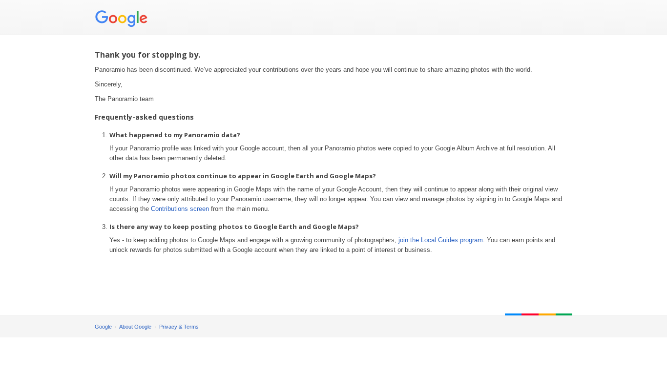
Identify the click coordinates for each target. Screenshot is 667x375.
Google (103, 327)
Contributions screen (180, 208)
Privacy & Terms (179, 327)
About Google (135, 327)
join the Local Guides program (440, 240)
